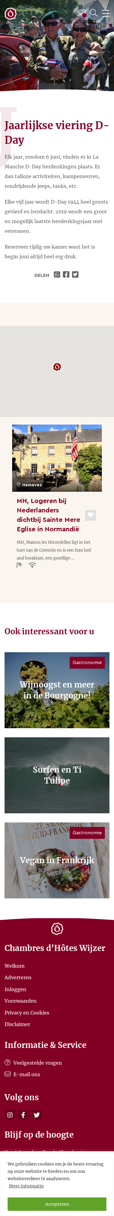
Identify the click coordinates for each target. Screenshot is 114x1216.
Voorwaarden (21, 1001)
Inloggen (15, 989)
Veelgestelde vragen (37, 1063)
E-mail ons (26, 1074)
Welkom (15, 966)
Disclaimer (17, 1024)
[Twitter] (36, 1115)
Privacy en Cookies (27, 1012)
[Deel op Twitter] (76, 275)
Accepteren (57, 1204)
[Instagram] (10, 1115)
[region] (57, 1183)
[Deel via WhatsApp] (58, 275)
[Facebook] (23, 1115)
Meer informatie (26, 1186)
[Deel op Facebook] (67, 275)
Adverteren (18, 977)
